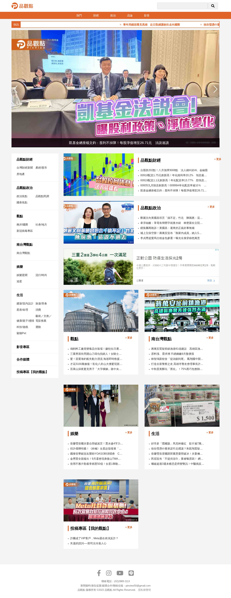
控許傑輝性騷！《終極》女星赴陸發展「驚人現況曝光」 (96, 448)
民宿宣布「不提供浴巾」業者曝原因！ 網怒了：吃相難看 (177, 458)
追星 (19, 281)
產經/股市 (41, 167)
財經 (96, 15)
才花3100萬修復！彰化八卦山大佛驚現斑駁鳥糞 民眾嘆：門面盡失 (96, 364)
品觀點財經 (25, 159)
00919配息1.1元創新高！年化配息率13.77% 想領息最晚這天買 (174, 180)
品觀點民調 (42, 196)
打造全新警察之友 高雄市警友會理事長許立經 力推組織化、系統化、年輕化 (177, 364)
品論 (130, 15)
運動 (38, 327)
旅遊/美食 (41, 303)
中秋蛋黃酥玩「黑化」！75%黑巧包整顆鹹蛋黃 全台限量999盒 (177, 369)
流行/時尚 (41, 275)
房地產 (21, 174)
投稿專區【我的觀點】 (33, 372)
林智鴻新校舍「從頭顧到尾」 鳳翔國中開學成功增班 (177, 359)
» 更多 (217, 159)
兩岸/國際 (22, 224)
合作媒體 (23, 359)
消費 (38, 309)
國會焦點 (22, 202)
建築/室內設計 (25, 303)
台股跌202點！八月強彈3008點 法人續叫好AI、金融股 (174, 170)
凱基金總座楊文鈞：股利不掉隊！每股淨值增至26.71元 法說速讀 (174, 190)
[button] (215, 89)
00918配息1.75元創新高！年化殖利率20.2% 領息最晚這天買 (174, 175)
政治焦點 (22, 196)
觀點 (20, 216)
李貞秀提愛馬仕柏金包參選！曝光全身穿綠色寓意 (170, 238)
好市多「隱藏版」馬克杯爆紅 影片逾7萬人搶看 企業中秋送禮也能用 (177, 443)
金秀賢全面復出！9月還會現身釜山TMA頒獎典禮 (96, 458)
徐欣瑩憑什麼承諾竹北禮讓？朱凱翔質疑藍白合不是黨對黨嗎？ (177, 448)
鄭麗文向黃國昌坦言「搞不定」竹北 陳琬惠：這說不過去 (171, 218)
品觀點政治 (25, 188)
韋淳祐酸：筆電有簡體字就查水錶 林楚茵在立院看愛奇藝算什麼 (171, 223)
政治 (113, 15)
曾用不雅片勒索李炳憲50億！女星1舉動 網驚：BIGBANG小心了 (96, 464)
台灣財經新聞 (25, 167)
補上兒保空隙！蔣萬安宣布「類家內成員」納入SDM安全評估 (171, 233)
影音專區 (23, 347)
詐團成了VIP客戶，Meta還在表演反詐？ (94, 538)
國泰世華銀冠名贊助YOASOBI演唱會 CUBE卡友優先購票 (96, 453)
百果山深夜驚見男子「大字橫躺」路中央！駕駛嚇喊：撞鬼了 (96, 369)
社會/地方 (41, 224)
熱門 (79, 15)
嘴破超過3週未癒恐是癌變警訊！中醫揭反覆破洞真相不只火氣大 (177, 464)
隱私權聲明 (144, 589)
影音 (146, 15)
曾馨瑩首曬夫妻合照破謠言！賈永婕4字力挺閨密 (96, 443)
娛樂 (20, 266)
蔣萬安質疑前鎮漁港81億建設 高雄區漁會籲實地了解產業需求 (177, 348)
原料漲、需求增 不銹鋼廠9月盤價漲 (172, 354)
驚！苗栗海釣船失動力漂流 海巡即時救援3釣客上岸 (96, 359)
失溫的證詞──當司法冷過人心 (88, 543)
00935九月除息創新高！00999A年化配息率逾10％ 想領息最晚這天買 (174, 185)
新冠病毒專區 (25, 230)
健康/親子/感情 (25, 320)
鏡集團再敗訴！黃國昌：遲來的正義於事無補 (167, 228)
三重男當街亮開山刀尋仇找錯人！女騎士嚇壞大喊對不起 (96, 354)
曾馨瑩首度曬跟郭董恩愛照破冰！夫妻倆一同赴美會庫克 (177, 453)
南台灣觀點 (25, 244)
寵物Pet (21, 333)
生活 (20, 295)
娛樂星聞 (22, 275)
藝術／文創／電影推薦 (44, 318)
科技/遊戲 (22, 327)
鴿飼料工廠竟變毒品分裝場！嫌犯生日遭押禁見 (96, 348)
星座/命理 (22, 309)
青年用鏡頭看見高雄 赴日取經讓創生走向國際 (136, 24)
